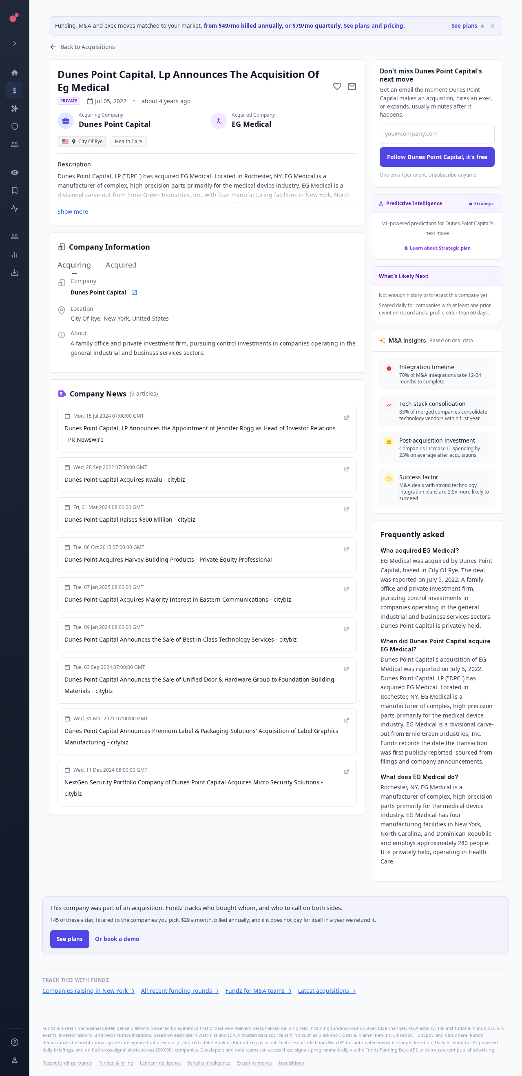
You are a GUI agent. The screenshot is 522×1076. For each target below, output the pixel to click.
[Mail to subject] (352, 86)
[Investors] (14, 144)
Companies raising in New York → (88, 990)
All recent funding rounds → (180, 990)
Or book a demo (117, 939)
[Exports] (14, 272)
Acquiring (74, 265)
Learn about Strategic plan (440, 248)
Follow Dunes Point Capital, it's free (437, 157)
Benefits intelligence (208, 1063)
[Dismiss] (492, 26)
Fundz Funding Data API (391, 1050)
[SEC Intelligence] (14, 126)
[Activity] (14, 208)
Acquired (121, 265)
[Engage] (14, 236)
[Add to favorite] (337, 86)
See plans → (467, 25)
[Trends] (14, 254)
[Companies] (14, 108)
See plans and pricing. (374, 25)
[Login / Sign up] (14, 1060)
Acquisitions (291, 1063)
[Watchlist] (14, 172)
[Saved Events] (14, 190)
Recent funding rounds (67, 1063)
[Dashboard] (14, 72)
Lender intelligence (160, 1063)
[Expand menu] (14, 43)
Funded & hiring (115, 1063)
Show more (73, 211)
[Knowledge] (14, 1042)
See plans (70, 939)
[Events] (14, 90)
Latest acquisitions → (327, 990)
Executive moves (254, 1063)
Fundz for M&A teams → (259, 990)
